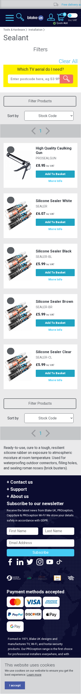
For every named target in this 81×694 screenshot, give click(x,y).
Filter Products (40, 101)
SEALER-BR (44, 307)
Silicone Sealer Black (54, 251)
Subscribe (41, 552)
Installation (36, 29)
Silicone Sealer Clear (54, 352)
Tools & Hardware (14, 29)
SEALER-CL (44, 357)
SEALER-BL (44, 257)
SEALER (41, 206)
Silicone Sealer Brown (54, 301)
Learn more (34, 674)
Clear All (68, 61)
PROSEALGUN (46, 158)
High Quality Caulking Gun (54, 150)
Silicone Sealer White (54, 201)
